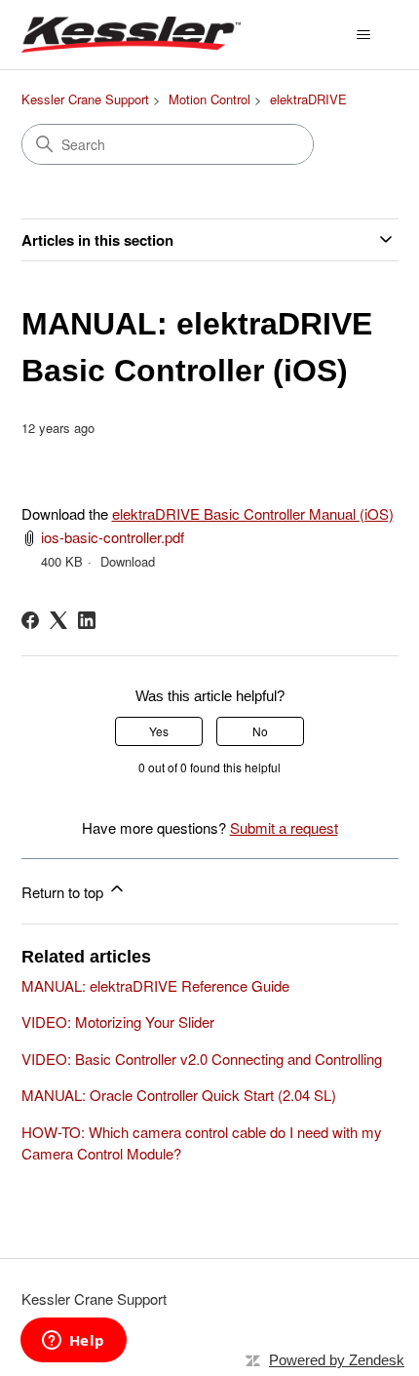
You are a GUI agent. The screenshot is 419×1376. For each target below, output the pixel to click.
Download (127, 561)
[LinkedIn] (86, 620)
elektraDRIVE (308, 99)
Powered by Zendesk (336, 1360)
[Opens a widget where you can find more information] (73, 1341)
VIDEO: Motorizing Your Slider (117, 1021)
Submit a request (284, 827)
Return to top (64, 892)
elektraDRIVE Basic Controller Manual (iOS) (253, 513)
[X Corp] (58, 620)
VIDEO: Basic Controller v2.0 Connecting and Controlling (201, 1058)
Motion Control (209, 99)
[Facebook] (30, 620)
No (260, 731)
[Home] (131, 35)
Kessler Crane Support (85, 99)
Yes (159, 731)
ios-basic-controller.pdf (112, 537)
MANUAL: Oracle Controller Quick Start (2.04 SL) (178, 1094)
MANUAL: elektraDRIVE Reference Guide (155, 985)
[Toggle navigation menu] (364, 35)
